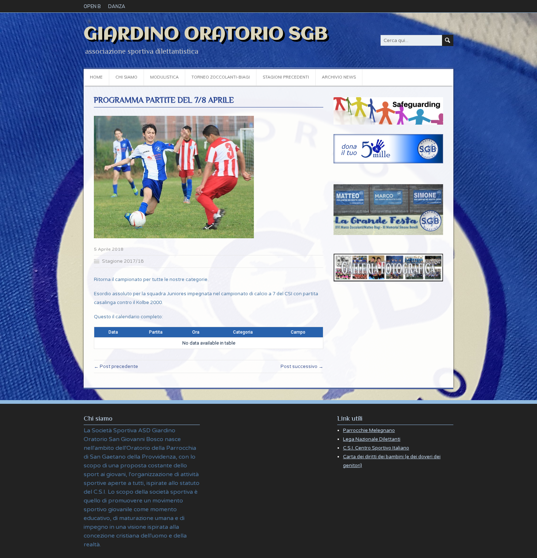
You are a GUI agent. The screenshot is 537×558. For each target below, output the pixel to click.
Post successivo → (302, 366)
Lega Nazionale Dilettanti (371, 439)
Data (113, 332)
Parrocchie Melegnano (369, 430)
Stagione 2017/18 (123, 261)
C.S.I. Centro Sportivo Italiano (376, 448)
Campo (298, 332)
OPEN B (92, 6)
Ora (195, 332)
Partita (156, 332)
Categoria (243, 332)
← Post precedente (116, 366)
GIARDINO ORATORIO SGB (206, 34)
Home (96, 77)
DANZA (116, 6)
